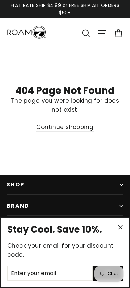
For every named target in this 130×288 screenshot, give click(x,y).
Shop (15, 184)
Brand (18, 206)
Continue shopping (64, 127)
